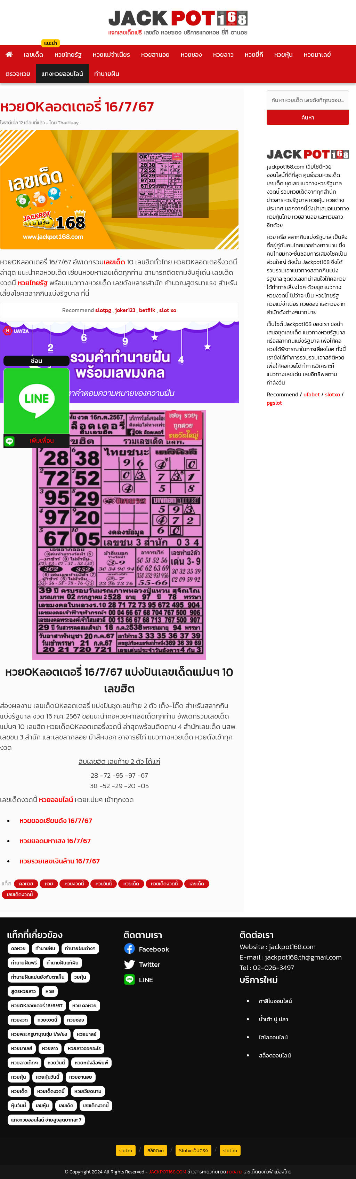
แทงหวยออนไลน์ (62, 73)
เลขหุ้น (42, 1105)
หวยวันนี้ (104, 883)
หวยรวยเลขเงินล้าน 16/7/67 (59, 861)
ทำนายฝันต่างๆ (80, 948)
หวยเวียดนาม (88, 1091)
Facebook (154, 949)
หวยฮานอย (155, 54)
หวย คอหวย (84, 1005)
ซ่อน (36, 360)
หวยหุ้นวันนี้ (47, 1077)
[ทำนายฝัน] (119, 362)
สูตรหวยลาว (23, 991)
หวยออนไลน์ (56, 799)
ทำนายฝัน (106, 73)
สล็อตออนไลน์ (275, 1055)
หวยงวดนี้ (74, 883)
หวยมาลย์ (87, 1034)
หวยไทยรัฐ (68, 54)
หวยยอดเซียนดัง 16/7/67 (55, 820)
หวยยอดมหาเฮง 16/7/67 (55, 841)
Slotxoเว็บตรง (193, 1150)
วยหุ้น (80, 977)
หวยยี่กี (254, 54)
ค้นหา (307, 117)
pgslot (274, 402)
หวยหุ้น (283, 54)
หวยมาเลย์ (317, 54)
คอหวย (26, 883)
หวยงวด (19, 1020)
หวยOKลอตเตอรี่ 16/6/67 (37, 1005)
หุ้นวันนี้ (18, 1105)
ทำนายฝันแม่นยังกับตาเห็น (38, 977)
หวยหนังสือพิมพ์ (91, 1062)
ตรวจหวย (18, 73)
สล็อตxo (155, 1150)
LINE (146, 980)
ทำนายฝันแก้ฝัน (63, 963)
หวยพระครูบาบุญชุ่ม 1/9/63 (39, 1034)
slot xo (230, 1150)
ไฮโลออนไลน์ (273, 1037)
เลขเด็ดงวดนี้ (20, 894)
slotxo (332, 394)
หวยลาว (223, 54)
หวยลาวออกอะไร (84, 1048)
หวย (49, 883)
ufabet (312, 394)
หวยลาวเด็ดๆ (24, 1062)
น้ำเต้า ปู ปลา (273, 1019)
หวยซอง (191, 54)
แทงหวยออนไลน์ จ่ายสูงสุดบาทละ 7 (46, 1120)
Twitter (149, 964)
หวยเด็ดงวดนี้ (164, 883)
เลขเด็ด (33, 54)
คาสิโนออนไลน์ (275, 1001)
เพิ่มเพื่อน (42, 440)
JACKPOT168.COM (167, 1172)
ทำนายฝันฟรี (24, 963)
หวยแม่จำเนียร (111, 54)
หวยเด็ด (131, 883)
